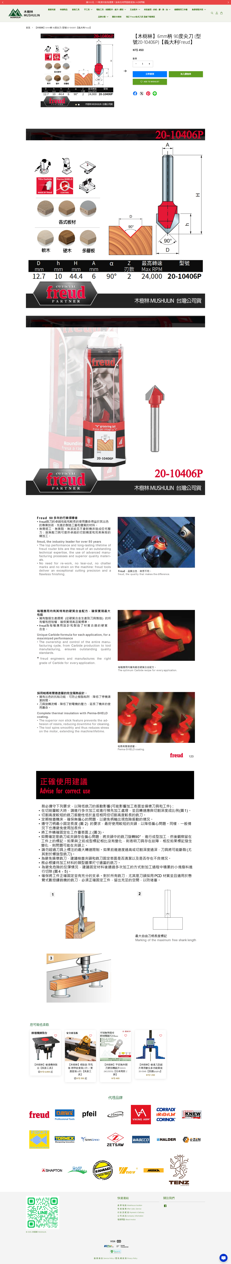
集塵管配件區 (197, 9)
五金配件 (133, 9)
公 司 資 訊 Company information (130, 1216)
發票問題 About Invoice (127, 1219)
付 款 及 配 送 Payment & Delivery (131, 1212)
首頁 (28, 27)
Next (125, 71)
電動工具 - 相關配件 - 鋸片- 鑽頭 (109, 9)
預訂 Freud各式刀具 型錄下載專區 (140, 17)
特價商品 (64, 9)
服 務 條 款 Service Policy (104, 1258)
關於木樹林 (117, 17)
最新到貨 (51, 9)
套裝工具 (76, 9)
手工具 (87, 9)
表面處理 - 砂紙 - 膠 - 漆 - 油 (156, 9)
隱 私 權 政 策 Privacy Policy (126, 1258)
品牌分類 (102, 17)
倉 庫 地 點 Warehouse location (130, 1205)
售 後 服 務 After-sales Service (129, 1209)
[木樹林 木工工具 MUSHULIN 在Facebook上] (165, 1207)
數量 (135, 58)
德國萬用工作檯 (180, 9)
